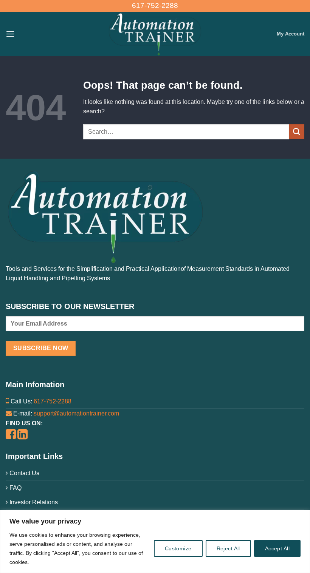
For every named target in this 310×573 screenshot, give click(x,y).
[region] (155, 541)
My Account (290, 34)
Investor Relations (33, 502)
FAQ (15, 488)
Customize (178, 548)
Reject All (228, 548)
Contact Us (23, 473)
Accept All (277, 548)
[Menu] (10, 34)
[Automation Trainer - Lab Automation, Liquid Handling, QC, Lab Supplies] (155, 34)
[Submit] (296, 131)
